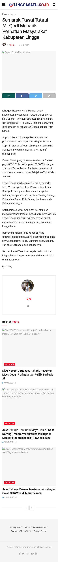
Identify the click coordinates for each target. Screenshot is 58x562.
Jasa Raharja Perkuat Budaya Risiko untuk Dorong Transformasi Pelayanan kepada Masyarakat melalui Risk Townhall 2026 (28, 433)
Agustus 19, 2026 (10, 442)
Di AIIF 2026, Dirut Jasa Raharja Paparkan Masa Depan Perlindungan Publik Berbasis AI (27, 374)
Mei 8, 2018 (24, 45)
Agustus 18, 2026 (10, 497)
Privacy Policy (40, 531)
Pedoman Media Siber (21, 531)
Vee (12, 45)
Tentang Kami (15, 527)
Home (4, 14)
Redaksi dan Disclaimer (35, 527)
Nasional (9, 364)
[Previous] (26, 508)
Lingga (13, 14)
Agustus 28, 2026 (10, 383)
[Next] (31, 508)
